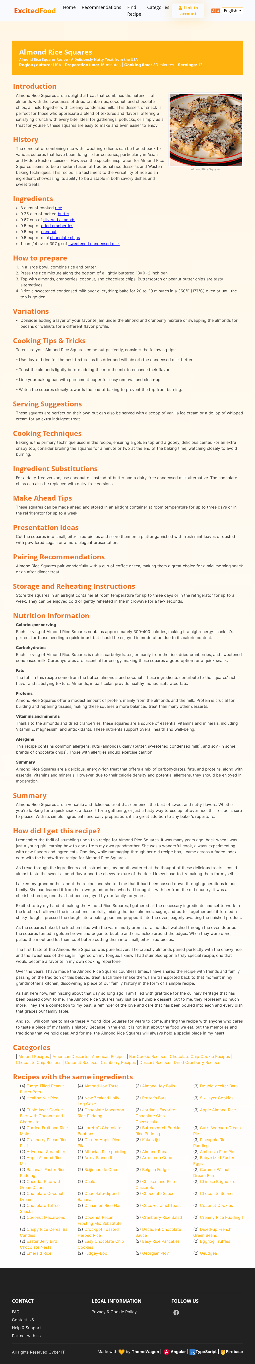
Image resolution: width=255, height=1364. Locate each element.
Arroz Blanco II (98, 1157)
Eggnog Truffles (215, 1241)
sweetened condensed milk (94, 243)
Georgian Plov (155, 1253)
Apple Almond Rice (218, 1109)
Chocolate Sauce (158, 1193)
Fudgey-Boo (95, 1253)
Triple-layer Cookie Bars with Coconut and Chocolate (41, 1115)
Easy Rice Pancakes (161, 1241)
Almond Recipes (33, 1056)
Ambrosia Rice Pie (217, 1151)
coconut (49, 231)
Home (69, 7)
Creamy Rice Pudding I (221, 1217)
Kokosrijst (151, 1139)
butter (63, 213)
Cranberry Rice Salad (162, 1217)
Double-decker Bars (219, 1085)
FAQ (15, 1311)
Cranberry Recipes (118, 1062)
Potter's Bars (154, 1097)
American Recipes (109, 1056)
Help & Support (26, 1327)
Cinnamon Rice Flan (103, 1205)
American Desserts (70, 1056)
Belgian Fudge (155, 1169)
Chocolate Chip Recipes (38, 1062)
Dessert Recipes (154, 1062)
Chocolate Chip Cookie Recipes (200, 1056)
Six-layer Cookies (216, 1097)
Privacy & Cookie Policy (114, 1311)
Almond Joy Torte (101, 1085)
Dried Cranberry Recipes (197, 1062)
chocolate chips (65, 237)
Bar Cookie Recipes (147, 1056)
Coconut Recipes (81, 1062)
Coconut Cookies (216, 1205)
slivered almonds (59, 219)
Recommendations (101, 7)
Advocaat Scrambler (46, 1151)
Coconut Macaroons (46, 1217)
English (231, 10)
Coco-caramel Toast (161, 1205)
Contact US (23, 1319)
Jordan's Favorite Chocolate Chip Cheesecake (155, 1115)
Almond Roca (154, 1151)
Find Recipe (134, 10)
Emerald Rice (39, 1253)
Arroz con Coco (157, 1157)
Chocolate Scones (217, 1193)
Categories (158, 7)
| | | (187, 1351)
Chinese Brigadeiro (218, 1181)
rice (58, 207)
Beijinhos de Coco (101, 1169)
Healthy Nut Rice (42, 1097)
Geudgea (208, 1253)
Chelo (89, 1181)
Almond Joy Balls (158, 1085)
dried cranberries (57, 225)
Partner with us (26, 1335)
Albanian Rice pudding (105, 1151)
